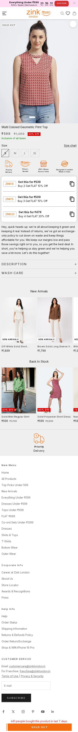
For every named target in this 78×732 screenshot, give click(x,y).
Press (5, 597)
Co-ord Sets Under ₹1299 (18, 522)
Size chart (70, 145)
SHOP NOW (61, 3)
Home (5, 472)
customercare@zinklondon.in (27, 666)
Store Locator (10, 585)
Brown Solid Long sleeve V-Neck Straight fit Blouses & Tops (54, 346)
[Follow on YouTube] (43, 712)
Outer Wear (9, 553)
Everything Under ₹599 (16, 497)
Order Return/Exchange (16, 641)
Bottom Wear (10, 547)
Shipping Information (14, 628)
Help (4, 616)
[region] (39, 442)
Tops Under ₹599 (13, 510)
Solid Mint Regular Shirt (15, 416)
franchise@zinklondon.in (35, 671)
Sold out (39, 727)
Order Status (9, 622)
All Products (9, 478)
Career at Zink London (16, 572)
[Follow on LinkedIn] (53, 712)
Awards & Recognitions (16, 591)
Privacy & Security (32, 676)
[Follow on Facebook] (3, 712)
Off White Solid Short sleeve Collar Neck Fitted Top (17, 346)
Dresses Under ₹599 (14, 503)
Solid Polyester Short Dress (54, 416)
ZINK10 (9, 183)
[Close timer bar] (74, 3)
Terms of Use (10, 676)
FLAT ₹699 (8, 516)
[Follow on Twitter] (13, 712)
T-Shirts (6, 541)
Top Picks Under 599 (15, 485)
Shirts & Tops (10, 535)
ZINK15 (9, 199)
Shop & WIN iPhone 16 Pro (18, 647)
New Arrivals (9, 491)
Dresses (7, 528)
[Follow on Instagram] (23, 712)
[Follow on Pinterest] (33, 712)
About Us (7, 578)
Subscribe (16, 697)
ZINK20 (9, 214)
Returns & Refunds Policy (17, 634)
